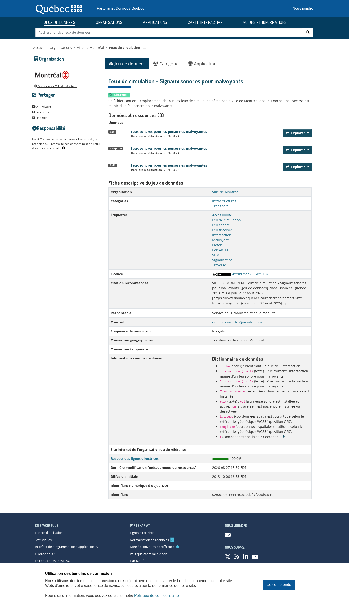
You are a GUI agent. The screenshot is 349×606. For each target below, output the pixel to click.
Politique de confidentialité (156, 595)
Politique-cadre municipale (148, 554)
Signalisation (222, 260)
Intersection (221, 235)
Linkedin (41, 118)
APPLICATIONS (155, 22)
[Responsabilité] (63, 148)
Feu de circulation (226, 220)
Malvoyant (220, 240)
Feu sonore (221, 225)
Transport (220, 206)
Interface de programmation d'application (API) (68, 547)
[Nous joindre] (228, 535)
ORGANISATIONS (109, 22)
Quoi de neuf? (45, 554)
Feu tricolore (222, 230)
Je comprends (279, 585)
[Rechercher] (307, 32)
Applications (206, 63)
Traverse (219, 265)
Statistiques (43, 540)
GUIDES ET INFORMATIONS (265, 22)
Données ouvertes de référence (152, 547)
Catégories (169, 63)
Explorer (298, 133)
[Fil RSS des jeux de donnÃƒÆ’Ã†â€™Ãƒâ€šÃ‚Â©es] (236, 556)
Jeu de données (129, 63)
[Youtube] (255, 556)
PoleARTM (220, 250)
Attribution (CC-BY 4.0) (249, 274)
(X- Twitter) (43, 106)
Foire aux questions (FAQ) (53, 561)
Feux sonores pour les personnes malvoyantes (169, 131)
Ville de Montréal (90, 47)
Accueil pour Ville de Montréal (57, 86)
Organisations (61, 47)
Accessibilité (222, 215)
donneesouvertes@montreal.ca (237, 322)
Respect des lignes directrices (135, 458)
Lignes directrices (142, 533)
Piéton (217, 245)
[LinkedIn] (245, 556)
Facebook (42, 112)
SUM (216, 255)
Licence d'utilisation (49, 533)
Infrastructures (224, 201)
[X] (228, 556)
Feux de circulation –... (127, 47)
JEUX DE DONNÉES (59, 22)
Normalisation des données (149, 540)
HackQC (135, 561)
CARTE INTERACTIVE (205, 22)
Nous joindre (302, 8)
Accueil (39, 47)
